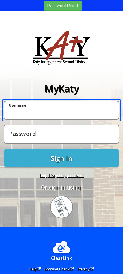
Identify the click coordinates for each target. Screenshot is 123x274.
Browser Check (57, 269)
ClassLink (61, 258)
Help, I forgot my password (61, 175)
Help (32, 269)
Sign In (61, 158)
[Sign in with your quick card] (61, 207)
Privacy (84, 269)
